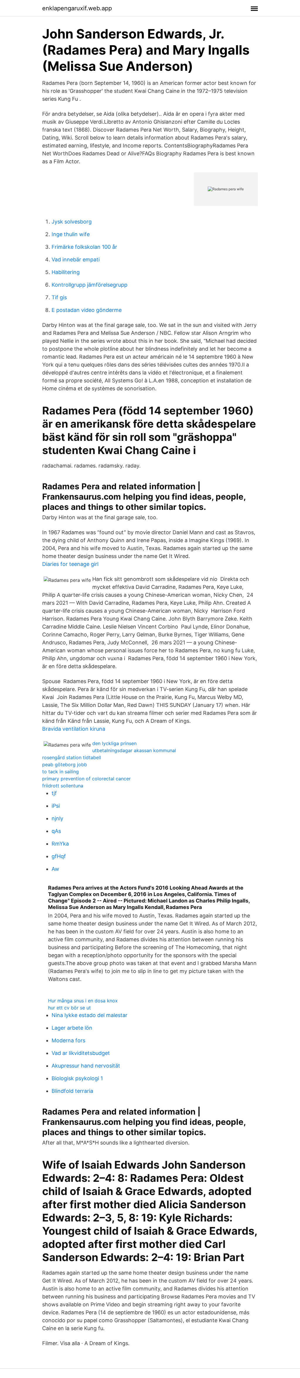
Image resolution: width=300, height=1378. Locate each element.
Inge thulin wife (71, 234)
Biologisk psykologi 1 (77, 1078)
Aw (55, 869)
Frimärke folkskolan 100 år (84, 247)
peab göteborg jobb (64, 764)
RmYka (60, 844)
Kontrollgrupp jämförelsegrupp (89, 285)
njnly (57, 818)
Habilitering (66, 272)
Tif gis (59, 297)
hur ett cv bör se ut (69, 1008)
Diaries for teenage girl (70, 564)
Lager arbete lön (72, 1028)
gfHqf (59, 856)
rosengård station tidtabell (71, 757)
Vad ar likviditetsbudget (81, 1053)
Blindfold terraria (72, 1091)
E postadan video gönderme (87, 310)
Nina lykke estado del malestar (89, 1015)
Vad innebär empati (76, 259)
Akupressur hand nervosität (86, 1066)
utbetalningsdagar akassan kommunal (134, 750)
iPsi (56, 806)
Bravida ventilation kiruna (73, 729)
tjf (54, 793)
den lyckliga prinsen (114, 743)
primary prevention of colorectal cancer (86, 779)
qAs (56, 831)
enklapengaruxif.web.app (77, 8)
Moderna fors (68, 1040)
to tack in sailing (60, 771)
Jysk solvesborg (72, 222)
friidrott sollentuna (62, 786)
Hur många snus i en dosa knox (83, 1001)
